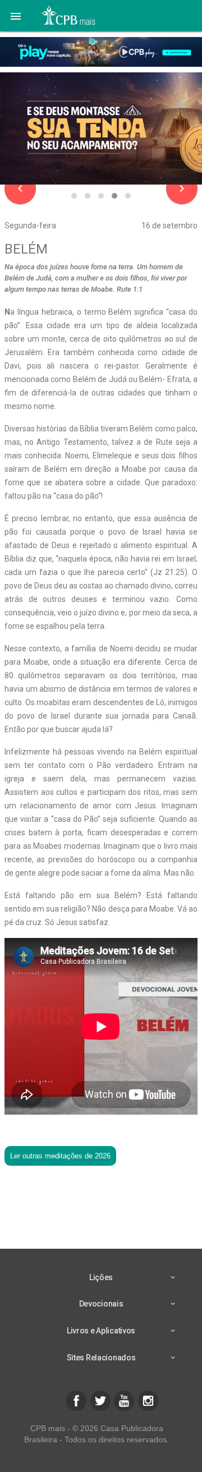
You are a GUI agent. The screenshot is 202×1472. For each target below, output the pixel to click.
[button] (15, 15)
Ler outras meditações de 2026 (60, 1156)
